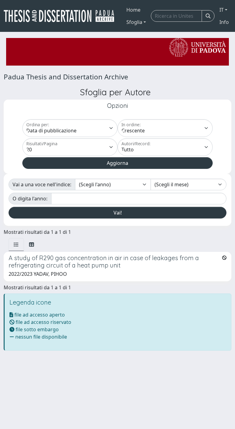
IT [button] (221, 9)
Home (133, 9)
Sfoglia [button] (134, 22)
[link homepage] (61, 16)
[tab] (16, 244)
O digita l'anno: (30, 198)
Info (224, 22)
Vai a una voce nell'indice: (42, 184)
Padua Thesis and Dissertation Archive (66, 77)
